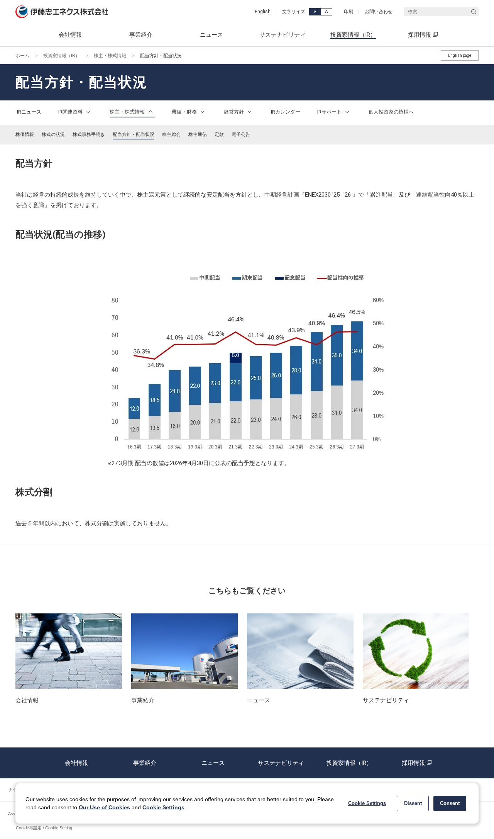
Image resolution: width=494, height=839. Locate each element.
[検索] (474, 11)
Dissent (413, 803)
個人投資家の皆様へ (391, 112)
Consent (450, 803)
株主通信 (197, 134)
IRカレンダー (285, 112)
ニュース (213, 762)
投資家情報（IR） (61, 55)
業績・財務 (185, 112)
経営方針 (234, 112)
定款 (219, 134)
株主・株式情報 (110, 55)
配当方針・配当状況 (133, 134)
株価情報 (24, 134)
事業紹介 (144, 762)
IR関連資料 (71, 112)
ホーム (22, 55)
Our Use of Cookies (104, 807)
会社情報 (76, 762)
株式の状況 (53, 134)
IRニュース (29, 112)
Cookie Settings (163, 807)
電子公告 (241, 134)
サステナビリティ (281, 762)
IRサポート (330, 112)
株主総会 (171, 134)
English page (459, 55)
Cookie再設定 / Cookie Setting (44, 827)
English (263, 11)
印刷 (348, 11)
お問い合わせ (378, 11)
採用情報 (413, 762)
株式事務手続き (89, 134)
